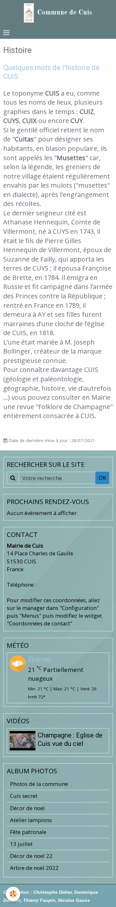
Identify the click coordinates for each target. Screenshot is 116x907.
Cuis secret (23, 795)
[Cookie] (13, 894)
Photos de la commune (39, 784)
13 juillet (21, 844)
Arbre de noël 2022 (34, 867)
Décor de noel (27, 808)
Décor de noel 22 (31, 856)
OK (102, 477)
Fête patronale (28, 832)
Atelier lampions (31, 820)
